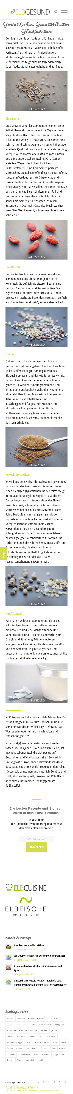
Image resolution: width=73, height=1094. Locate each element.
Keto (40, 1036)
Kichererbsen (51, 1036)
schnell (62, 1048)
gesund (54, 1030)
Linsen (55, 1042)
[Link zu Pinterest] (43, 1082)
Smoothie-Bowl (24, 1054)
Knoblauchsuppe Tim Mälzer (28, 945)
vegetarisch (30, 1060)
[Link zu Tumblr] (54, 1082)
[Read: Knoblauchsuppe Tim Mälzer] (8, 947)
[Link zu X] (38, 1082)
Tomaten (10, 1060)
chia (8, 1024)
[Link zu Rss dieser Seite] (59, 1082)
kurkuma (37, 1042)
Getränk (10, 1036)
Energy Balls (59, 1024)
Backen (31, 1018)
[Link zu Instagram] (65, 1082)
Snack (36, 1054)
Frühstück (23, 1030)
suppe (55, 1054)
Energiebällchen (45, 1024)
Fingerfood (11, 1030)
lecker (46, 1042)
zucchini (41, 1060)
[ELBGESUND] (30, 16)
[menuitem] (54, 12)
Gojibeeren (21, 1036)
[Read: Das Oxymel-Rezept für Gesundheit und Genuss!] (8, 957)
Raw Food (36, 1048)
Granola (32, 1036)
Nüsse (63, 1042)
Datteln (16, 1024)
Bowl (48, 1018)
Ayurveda (21, 1018)
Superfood (46, 1054)
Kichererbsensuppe (14, 1042)
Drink (33, 1024)
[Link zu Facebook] (49, 1082)
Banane (40, 1018)
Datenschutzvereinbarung (31, 824)
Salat (54, 1048)
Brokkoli (57, 1018)
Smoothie (11, 1054)
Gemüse (33, 1030)
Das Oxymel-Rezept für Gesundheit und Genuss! (39, 955)
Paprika (10, 1048)
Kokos (28, 1042)
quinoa (19, 1048)
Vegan (19, 1060)
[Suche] (54, 12)
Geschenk (44, 1030)
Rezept (46, 1048)
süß (62, 1054)
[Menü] (63, 12)
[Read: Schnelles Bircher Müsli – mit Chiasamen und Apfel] (8, 967)
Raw (27, 1048)
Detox (25, 1024)
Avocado (10, 1018)
